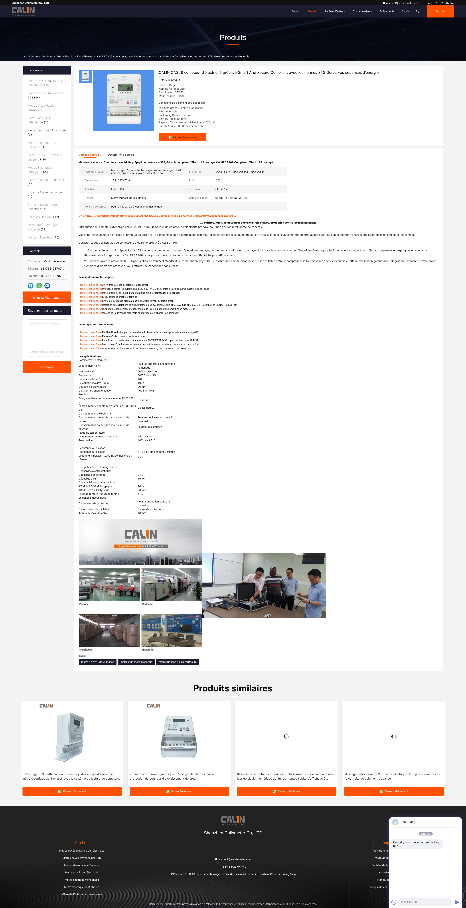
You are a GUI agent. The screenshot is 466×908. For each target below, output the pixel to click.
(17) (43, 217)
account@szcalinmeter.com (403, 3)
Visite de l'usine (384, 857)
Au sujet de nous (335, 11)
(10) (45, 194)
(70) (43, 237)
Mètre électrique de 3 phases (74, 56)
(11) (42, 207)
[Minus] (457, 822)
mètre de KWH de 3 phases (97, 661)
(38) (42, 227)
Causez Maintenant (47, 297)
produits (47, 56)
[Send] (457, 902)
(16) (45, 157)
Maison (296, 11)
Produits (312, 11)
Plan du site (384, 879)
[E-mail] (47, 285)
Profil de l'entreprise (384, 850)
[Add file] (393, 902)
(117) (41, 108)
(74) (46, 83)
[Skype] (30, 285)
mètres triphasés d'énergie (136, 661)
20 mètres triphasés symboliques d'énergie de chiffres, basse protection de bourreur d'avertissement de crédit (64, 776)
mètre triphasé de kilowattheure (178, 661)
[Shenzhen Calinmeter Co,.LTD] (23, 11)
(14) (47, 182)
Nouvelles (384, 872)
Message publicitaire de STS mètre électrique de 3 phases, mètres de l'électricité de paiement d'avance (285, 776)
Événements (387, 11)
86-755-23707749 (442, 3)
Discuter (440, 11)
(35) (47, 132)
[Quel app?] (39, 285)
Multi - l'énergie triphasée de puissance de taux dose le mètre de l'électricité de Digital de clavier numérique (389, 776)
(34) (46, 95)
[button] (27, 745)
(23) (40, 170)
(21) (42, 145)
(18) (39, 120)
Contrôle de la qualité (384, 865)
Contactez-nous (362, 11)
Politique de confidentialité (384, 887)
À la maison (30, 56)
